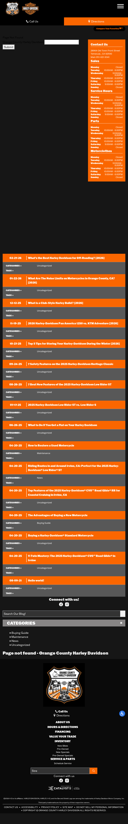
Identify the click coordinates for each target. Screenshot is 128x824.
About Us (63, 722)
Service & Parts (62, 758)
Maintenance (20, 636)
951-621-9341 (103, 57)
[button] (122, 713)
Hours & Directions (63, 726)
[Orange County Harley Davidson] (12, 8)
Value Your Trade (62, 736)
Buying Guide (20, 632)
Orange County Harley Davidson (23, 42)
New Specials (63, 752)
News (15, 641)
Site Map (68, 807)
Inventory (63, 741)
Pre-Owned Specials (62, 755)
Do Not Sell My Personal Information (100, 807)
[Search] (122, 614)
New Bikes (63, 745)
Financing (62, 731)
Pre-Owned (62, 749)
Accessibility (29, 807)
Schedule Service (63, 763)
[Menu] (120, 7)
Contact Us (11, 807)
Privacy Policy (50, 807)
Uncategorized (21, 645)
